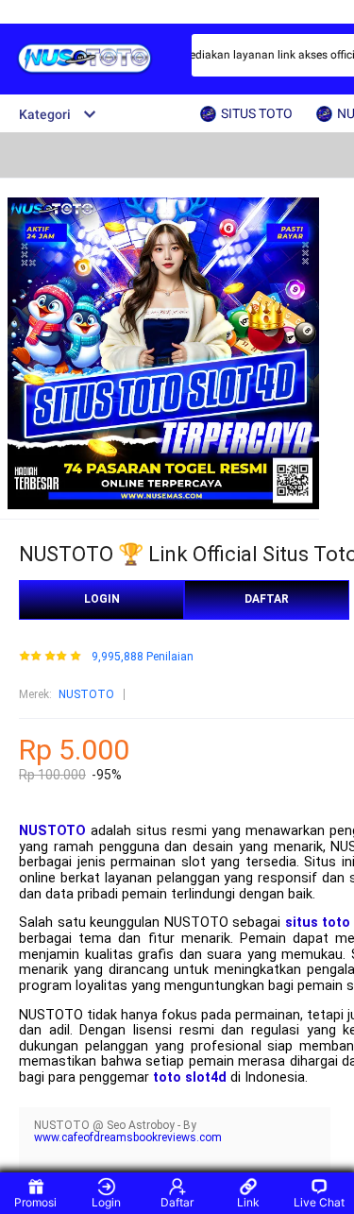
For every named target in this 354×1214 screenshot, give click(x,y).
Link (248, 1202)
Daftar (177, 1202)
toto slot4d (190, 1077)
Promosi (35, 1202)
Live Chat (319, 1202)
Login (106, 1202)
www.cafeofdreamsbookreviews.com (128, 1137)
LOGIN (102, 599)
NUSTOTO (86, 694)
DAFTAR (266, 599)
